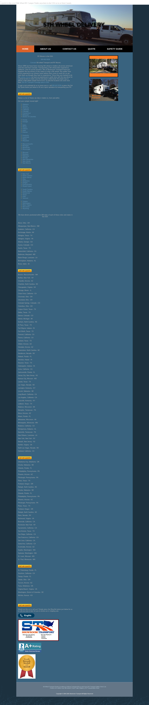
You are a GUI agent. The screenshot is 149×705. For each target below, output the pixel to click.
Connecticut (27, 113)
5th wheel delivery (74, 25)
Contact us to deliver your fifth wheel (60, 688)
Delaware (26, 115)
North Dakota (27, 177)
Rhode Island (27, 186)
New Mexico (27, 163)
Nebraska (26, 156)
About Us (45, 49)
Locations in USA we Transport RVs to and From (73, 686)
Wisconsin (26, 207)
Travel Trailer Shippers (77, 688)
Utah (24, 196)
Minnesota (26, 147)
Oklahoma (26, 181)
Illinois (25, 127)
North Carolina (27, 176)
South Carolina (27, 189)
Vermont (25, 198)
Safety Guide (114, 49)
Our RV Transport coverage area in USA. (35, 82)
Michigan (26, 146)
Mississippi (26, 149)
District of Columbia (29, 117)
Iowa (24, 130)
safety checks (26, 77)
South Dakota (27, 191)
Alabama (26, 104)
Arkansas (26, 108)
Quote (91, 49)
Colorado (33, 62)
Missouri (25, 152)
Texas (25, 195)
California (26, 109)
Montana (25, 154)
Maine (25, 139)
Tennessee (26, 193)
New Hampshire (28, 159)
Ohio (24, 179)
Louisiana (26, 137)
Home (25, 49)
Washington (26, 203)
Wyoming (26, 208)
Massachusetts (28, 144)
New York (26, 174)
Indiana (25, 129)
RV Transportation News (92, 688)
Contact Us (69, 49)
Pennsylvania (27, 184)
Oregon (25, 183)
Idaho (24, 125)
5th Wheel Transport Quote (50, 686)
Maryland (26, 141)
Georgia (25, 122)
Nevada (25, 158)
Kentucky (26, 135)
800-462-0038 (45, 59)
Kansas (25, 132)
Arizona (25, 106)
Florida (25, 120)
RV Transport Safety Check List (97, 686)
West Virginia (27, 205)
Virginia (25, 201)
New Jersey (26, 161)
